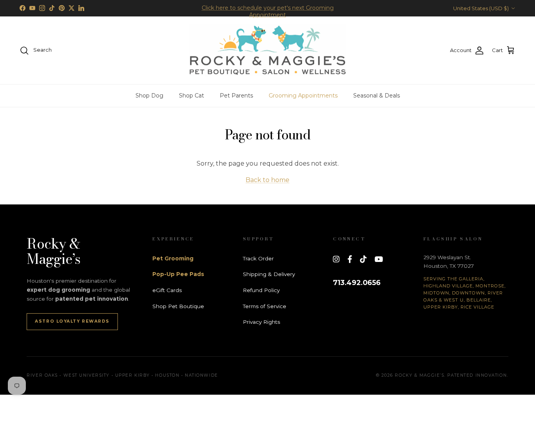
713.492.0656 (357, 282)
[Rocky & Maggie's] (267, 50)
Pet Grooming (172, 258)
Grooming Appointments (303, 95)
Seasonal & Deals (376, 95)
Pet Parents (236, 95)
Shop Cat (191, 95)
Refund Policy (261, 290)
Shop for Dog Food (267, 11)
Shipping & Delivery (269, 274)
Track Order (258, 258)
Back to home (267, 180)
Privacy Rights (261, 322)
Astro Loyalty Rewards (72, 321)
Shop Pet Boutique (178, 306)
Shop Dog (149, 95)
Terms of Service (264, 306)
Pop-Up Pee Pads (178, 274)
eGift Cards (167, 290)
